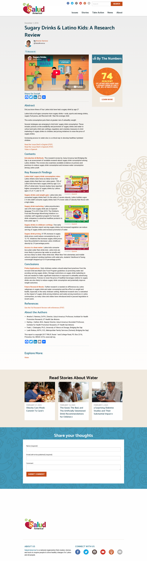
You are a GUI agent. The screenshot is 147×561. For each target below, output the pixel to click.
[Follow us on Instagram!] (76, 4)
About (119, 12)
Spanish (74, 194)
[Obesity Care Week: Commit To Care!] (40, 392)
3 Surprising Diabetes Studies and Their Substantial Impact (104, 410)
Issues (75, 12)
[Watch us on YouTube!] (80, 4)
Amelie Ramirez (42, 41)
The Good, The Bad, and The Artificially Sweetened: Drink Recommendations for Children (73, 412)
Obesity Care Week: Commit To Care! (35, 409)
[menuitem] (75, 13)
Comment (29, 463)
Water (27, 357)
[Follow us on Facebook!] (68, 4)
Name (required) (32, 446)
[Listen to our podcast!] (85, 4)
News (110, 12)
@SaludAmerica (39, 43)
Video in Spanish (31, 149)
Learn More (107, 99)
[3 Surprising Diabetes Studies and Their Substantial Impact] (107, 392)
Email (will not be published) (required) (39, 455)
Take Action (98, 12)
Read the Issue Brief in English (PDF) (39, 144)
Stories (85, 12)
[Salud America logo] (33, 10)
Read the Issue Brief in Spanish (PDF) (39, 147)
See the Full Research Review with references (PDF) (44, 308)
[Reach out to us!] (89, 4)
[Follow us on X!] (72, 4)
